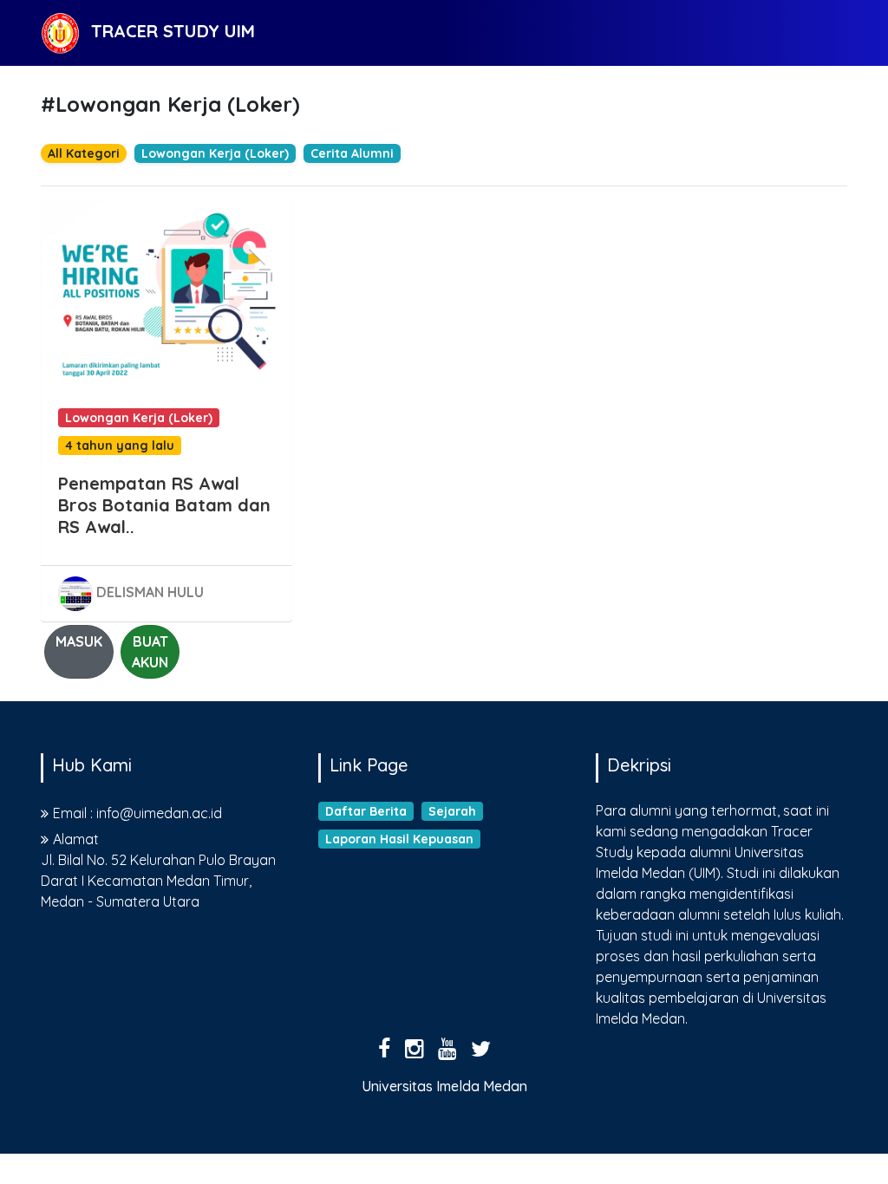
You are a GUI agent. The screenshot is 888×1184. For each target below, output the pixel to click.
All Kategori (84, 153)
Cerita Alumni (352, 153)
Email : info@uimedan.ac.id (137, 813)
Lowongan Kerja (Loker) (215, 153)
